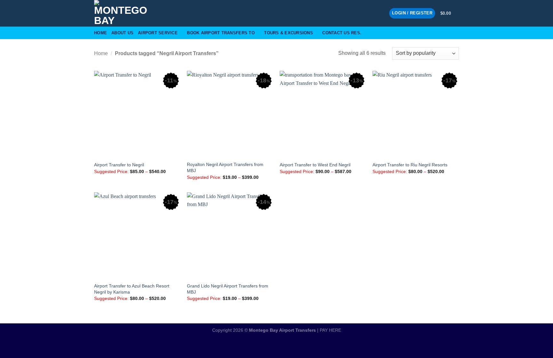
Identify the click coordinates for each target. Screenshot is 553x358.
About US (122, 32)
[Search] (456, 33)
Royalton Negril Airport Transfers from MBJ (225, 167)
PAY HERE (330, 330)
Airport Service (158, 32)
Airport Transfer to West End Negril (315, 164)
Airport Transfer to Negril (119, 164)
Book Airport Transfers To (220, 32)
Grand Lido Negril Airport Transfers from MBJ (227, 289)
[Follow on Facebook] (363, 13)
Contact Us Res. (341, 32)
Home (100, 32)
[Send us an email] (371, 13)
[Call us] (379, 13)
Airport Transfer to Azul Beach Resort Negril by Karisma (131, 289)
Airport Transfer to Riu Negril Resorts (410, 164)
